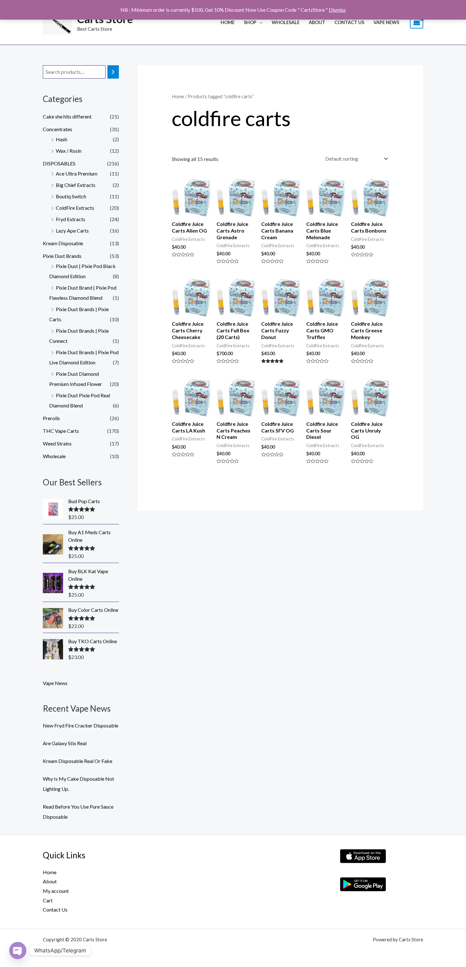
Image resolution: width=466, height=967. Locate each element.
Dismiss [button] (337, 10)
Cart (48, 900)
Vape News (386, 22)
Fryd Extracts (70, 219)
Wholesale (54, 456)
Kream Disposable (63, 243)
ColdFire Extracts (75, 208)
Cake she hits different (67, 116)
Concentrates (57, 129)
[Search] (113, 72)
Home (228, 22)
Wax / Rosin (68, 151)
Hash (61, 139)
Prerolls (51, 418)
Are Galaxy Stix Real (65, 743)
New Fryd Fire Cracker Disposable (80, 725)
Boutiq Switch (71, 196)
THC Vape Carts (61, 431)
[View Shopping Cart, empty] (416, 22)
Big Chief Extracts (75, 185)
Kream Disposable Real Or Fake (77, 761)
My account (56, 891)
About (317, 22)
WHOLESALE (286, 22)
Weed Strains (57, 443)
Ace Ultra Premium (76, 173)
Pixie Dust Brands (62, 256)
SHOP (250, 22)
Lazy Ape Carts (72, 230)
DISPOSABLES (59, 163)
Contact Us (349, 22)
